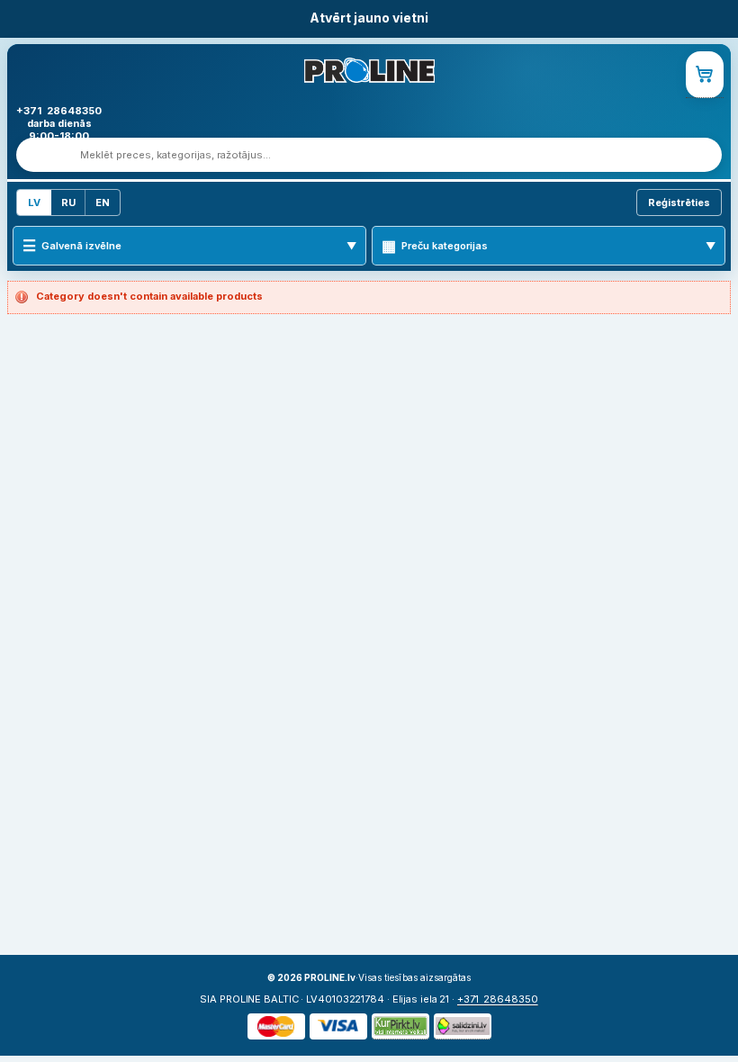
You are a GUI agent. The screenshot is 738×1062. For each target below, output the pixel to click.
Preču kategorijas (444, 245)
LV (34, 202)
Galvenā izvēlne (81, 245)
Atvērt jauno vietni (369, 17)
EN (102, 202)
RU (68, 202)
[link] (705, 74)
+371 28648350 (497, 999)
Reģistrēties (679, 202)
